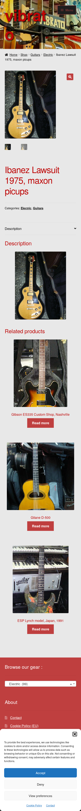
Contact (50, 805)
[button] (75, 734)
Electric (48, 54)
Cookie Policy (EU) (24, 725)
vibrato (25, 24)
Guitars (35, 54)
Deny (40, 784)
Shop (24, 54)
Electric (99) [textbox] (39, 683)
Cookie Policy (34, 805)
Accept (40, 773)
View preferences (40, 796)
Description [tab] (13, 228)
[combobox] (40, 684)
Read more (40, 422)
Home (13, 54)
